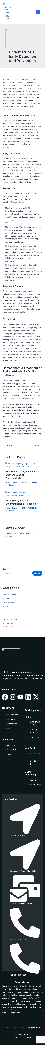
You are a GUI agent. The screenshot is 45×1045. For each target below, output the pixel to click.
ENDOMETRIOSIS (27, 482)
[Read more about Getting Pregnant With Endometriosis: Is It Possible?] (22, 494)
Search (5, 569)
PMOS (5, 607)
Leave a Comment (12, 482)
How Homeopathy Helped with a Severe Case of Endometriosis (22, 475)
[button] (38, 12)
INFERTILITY (8, 598)
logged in (20, 533)
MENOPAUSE (8, 602)
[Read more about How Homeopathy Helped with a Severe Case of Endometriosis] (22, 465)
